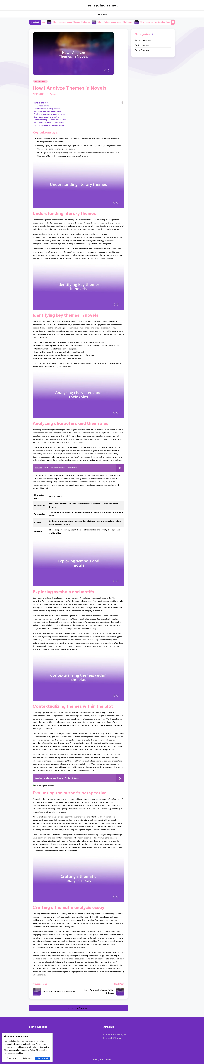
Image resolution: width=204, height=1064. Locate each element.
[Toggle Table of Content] (119, 103)
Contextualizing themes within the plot (50, 120)
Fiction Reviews (40, 81)
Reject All (27, 1058)
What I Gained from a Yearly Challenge (82, 22)
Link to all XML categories (115, 1034)
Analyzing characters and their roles (49, 114)
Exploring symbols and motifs (46, 117)
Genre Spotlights (142, 50)
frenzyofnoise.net (102, 5)
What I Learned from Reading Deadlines (125, 22)
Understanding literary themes (47, 109)
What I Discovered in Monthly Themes (166, 22)
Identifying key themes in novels (47, 111)
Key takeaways (43, 106)
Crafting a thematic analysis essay (49, 125)
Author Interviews (143, 40)
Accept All (43, 1058)
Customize (11, 1058)
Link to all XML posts (113, 1038)
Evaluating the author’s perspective (49, 122)
